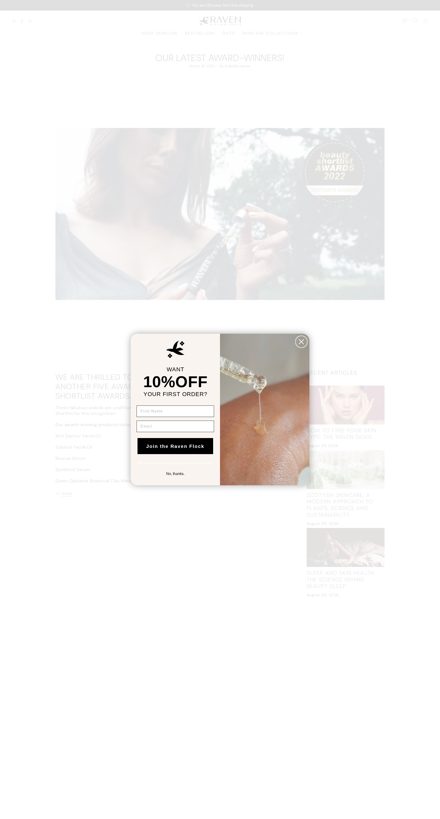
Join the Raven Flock (175, 446)
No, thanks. (175, 474)
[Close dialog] (301, 341)
